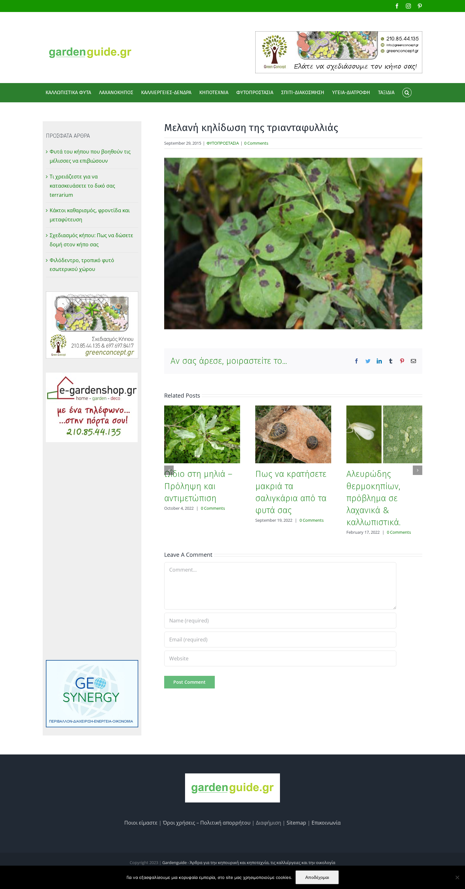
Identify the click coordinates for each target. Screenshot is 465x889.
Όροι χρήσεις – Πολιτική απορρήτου (207, 822)
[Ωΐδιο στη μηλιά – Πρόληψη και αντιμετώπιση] (202, 433)
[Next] (417, 470)
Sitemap (296, 822)
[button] (406, 92)
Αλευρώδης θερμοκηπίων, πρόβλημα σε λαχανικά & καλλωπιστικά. (373, 498)
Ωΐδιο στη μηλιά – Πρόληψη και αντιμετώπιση (198, 486)
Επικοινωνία (326, 822)
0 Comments (256, 143)
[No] (457, 877)
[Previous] (169, 470)
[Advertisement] (92, 551)
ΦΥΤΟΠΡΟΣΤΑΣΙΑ (223, 143)
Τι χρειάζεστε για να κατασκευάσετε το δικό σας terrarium (82, 185)
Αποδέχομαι (317, 877)
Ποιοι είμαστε (141, 822)
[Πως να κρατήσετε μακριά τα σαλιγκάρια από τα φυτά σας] (293, 433)
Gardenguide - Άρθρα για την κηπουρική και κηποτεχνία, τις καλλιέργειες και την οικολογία (248, 862)
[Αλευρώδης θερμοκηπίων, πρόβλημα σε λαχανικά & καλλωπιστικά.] (384, 433)
